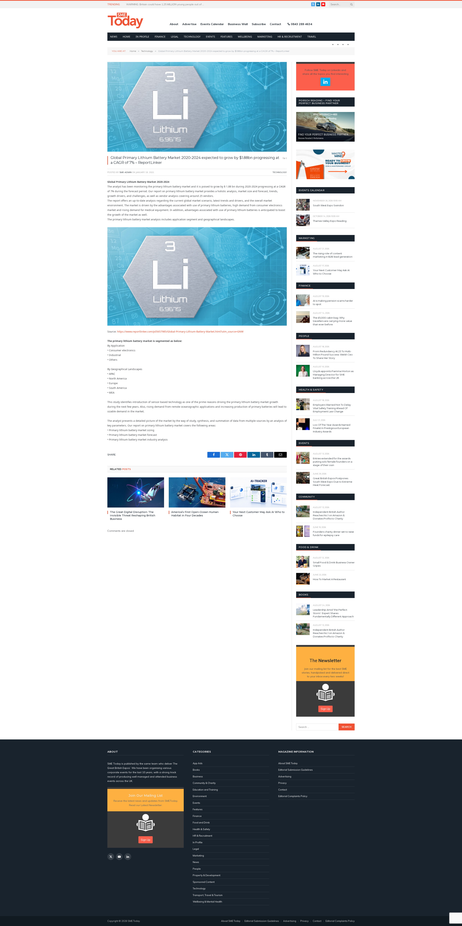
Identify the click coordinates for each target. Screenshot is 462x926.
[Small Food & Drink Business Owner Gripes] (303, 562)
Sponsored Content (204, 881)
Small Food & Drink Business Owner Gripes (334, 564)
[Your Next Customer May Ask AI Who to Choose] (258, 492)
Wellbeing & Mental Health (207, 901)
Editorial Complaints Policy (292, 796)
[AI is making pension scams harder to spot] (303, 300)
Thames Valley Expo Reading (329, 220)
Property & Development (206, 875)
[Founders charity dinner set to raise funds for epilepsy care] (303, 531)
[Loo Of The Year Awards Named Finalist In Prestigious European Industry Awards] (303, 424)
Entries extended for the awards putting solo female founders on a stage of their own (332, 462)
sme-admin (125, 172)
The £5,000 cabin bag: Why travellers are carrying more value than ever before (332, 321)
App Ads (197, 763)
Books (196, 769)
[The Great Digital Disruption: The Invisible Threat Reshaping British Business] (135, 492)
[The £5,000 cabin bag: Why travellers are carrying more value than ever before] (303, 317)
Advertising (284, 776)
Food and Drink (201, 822)
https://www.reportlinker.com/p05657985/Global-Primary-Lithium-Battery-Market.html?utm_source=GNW (180, 331)
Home (126, 36)
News (113, 36)
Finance (160, 36)
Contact (275, 24)
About (174, 24)
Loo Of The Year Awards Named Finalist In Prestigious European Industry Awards (331, 428)
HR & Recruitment (290, 36)
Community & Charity (204, 783)
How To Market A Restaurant (329, 579)
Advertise (189, 24)
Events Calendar (212, 24)
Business (198, 776)
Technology (192, 36)
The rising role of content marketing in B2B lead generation (333, 255)
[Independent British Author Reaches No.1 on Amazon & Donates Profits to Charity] (303, 511)
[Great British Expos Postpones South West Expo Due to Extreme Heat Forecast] (303, 478)
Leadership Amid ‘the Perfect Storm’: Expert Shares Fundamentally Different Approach (333, 613)
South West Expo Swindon (328, 205)
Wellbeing (245, 36)
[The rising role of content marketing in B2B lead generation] (303, 253)
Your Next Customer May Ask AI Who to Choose (259, 513)
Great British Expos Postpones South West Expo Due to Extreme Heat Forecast (332, 481)
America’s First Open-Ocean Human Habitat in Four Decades (195, 513)
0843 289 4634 (301, 24)
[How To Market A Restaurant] (303, 579)
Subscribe (259, 24)
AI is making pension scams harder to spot (333, 302)
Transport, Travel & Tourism (208, 895)
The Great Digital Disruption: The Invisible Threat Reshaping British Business (132, 515)
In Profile (142, 36)
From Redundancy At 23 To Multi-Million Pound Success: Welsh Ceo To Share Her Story (333, 354)
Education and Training (205, 789)
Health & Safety (201, 829)
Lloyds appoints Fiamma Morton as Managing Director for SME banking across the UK (333, 374)
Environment (200, 796)
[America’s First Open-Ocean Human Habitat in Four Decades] (197, 492)
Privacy (282, 783)
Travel (311, 36)
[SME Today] (125, 20)
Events (210, 36)
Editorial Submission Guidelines (295, 769)
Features (226, 36)
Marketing (264, 36)
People (197, 868)
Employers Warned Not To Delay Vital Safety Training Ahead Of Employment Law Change (332, 408)
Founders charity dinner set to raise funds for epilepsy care (333, 533)
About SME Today (288, 763)
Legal (174, 36)
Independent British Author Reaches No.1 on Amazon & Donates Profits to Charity (329, 515)
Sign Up (325, 709)
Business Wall (238, 24)
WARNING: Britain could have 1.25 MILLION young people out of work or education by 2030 (166, 4)
